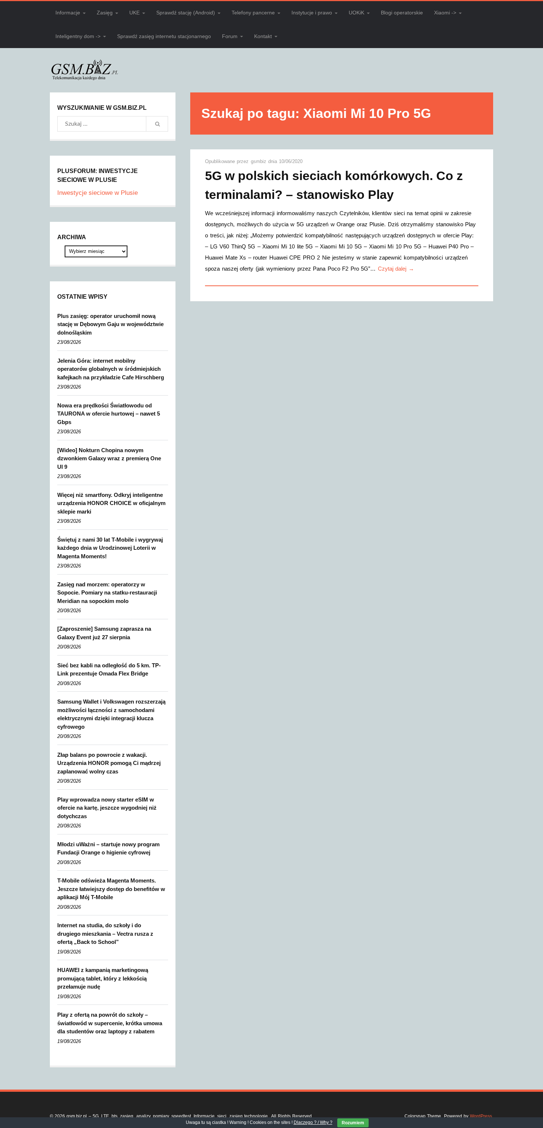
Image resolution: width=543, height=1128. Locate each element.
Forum (230, 36)
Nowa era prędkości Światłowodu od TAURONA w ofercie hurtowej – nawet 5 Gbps (108, 413)
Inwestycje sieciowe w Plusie (97, 192)
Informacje (67, 13)
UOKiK (356, 13)
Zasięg (105, 13)
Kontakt (263, 36)
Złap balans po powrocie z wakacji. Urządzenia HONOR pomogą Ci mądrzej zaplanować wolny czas (109, 763)
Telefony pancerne (253, 13)
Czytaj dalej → (396, 268)
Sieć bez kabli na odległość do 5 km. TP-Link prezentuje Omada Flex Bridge (109, 669)
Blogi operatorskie (402, 13)
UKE (134, 13)
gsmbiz (259, 161)
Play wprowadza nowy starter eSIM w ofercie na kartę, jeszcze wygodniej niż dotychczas (107, 807)
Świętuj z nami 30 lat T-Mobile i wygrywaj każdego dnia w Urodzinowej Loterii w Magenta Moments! (110, 547)
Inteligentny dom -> (77, 36)
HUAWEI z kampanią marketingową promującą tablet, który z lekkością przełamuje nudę (102, 978)
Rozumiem (353, 1122)
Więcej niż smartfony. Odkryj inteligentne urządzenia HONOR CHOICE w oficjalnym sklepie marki (111, 503)
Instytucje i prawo (311, 13)
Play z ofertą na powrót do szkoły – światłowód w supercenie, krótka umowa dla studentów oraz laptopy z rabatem (109, 1023)
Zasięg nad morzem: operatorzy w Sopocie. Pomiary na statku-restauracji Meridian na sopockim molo (107, 592)
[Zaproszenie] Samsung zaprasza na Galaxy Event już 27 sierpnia (104, 633)
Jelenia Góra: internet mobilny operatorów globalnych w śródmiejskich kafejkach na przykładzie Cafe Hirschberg (110, 369)
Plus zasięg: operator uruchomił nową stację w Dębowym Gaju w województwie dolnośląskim (110, 324)
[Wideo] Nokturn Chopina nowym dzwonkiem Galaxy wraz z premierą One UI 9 (109, 458)
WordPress (481, 1116)
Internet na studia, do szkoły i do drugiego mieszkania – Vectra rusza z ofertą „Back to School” (105, 933)
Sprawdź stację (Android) (185, 13)
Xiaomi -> (445, 13)
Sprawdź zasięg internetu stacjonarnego (164, 36)
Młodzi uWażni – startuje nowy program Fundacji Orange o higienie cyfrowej (108, 848)
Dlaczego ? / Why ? (313, 1122)
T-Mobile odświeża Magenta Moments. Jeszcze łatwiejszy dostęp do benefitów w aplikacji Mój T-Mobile (111, 888)
